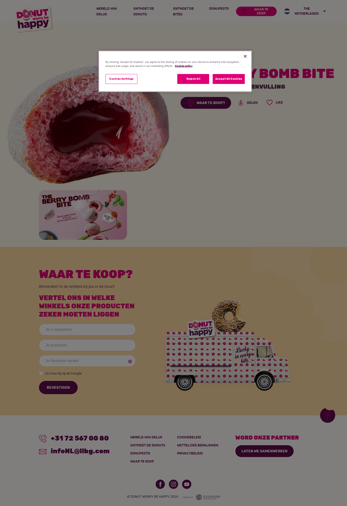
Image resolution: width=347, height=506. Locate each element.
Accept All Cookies (228, 79)
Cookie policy (184, 66)
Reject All (193, 79)
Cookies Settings (121, 79)
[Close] (245, 56)
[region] (175, 71)
